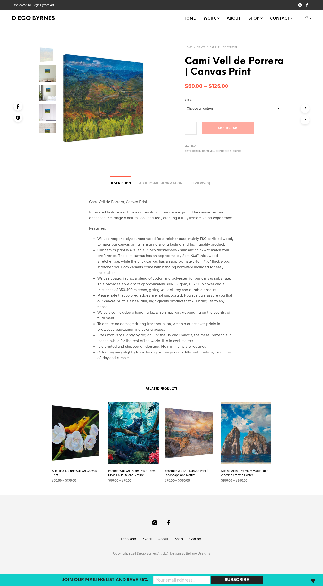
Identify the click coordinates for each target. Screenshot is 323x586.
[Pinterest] (17, 117)
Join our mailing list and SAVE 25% (105, 580)
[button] (307, 17)
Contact (279, 19)
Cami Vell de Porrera (223, 47)
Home (189, 19)
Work (210, 19)
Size (188, 100)
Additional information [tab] (161, 183)
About (233, 19)
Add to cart (228, 128)
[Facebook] (17, 106)
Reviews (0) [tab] (200, 183)
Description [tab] (120, 183)
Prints (201, 47)
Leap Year (128, 539)
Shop (254, 19)
